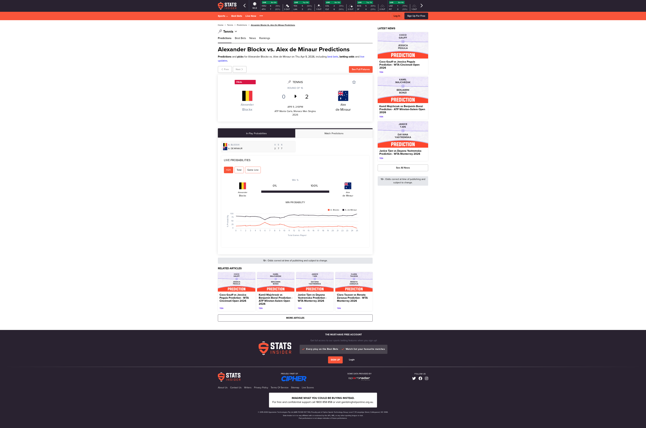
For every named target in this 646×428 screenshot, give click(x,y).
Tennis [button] (230, 25)
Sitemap (295, 387)
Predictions (224, 38)
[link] (414, 378)
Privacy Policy (261, 387)
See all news (403, 168)
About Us (223, 387)
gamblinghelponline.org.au (357, 402)
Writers (248, 387)
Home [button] (220, 25)
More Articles (295, 318)
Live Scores (308, 387)
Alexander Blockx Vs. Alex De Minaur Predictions (273, 25)
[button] (261, 16)
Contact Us (236, 387)
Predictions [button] (242, 25)
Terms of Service (280, 387)
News (252, 38)
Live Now (250, 16)
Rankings (264, 38)
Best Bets (236, 16)
